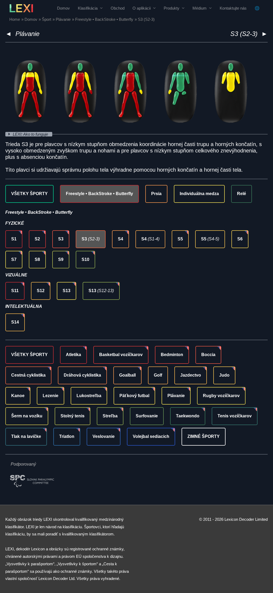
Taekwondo (187, 416)
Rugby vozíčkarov (221, 395)
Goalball (127, 375)
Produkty (171, 8)
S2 (37, 239)
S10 (85, 259)
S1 (14, 239)
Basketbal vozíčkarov (121, 354)
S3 (60, 239)
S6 (240, 239)
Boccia (208, 354)
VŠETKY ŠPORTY (29, 193)
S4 (120, 239)
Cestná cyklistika (28, 375)
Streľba (110, 416)
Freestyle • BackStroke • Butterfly (99, 193)
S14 (15, 322)
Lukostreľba (89, 395)
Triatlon (66, 436)
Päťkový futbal (134, 395)
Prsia (156, 193)
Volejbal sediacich (151, 436)
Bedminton (172, 354)
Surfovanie (147, 416)
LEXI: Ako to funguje (31, 134)
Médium (199, 8)
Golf (158, 375)
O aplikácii (142, 8)
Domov (63, 8)
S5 (180, 239)
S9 (60, 259)
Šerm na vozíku (26, 416)
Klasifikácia (88, 8)
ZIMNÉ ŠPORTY (203, 436)
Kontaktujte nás (233, 8)
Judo (224, 375)
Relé (241, 193)
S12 (41, 290)
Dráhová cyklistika (82, 375)
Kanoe (18, 395)
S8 (37, 259)
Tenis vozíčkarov (235, 416)
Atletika (73, 354)
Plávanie (27, 33)
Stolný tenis (73, 416)
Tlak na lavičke (26, 436)
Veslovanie (104, 436)
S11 (15, 290)
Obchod (118, 8)
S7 (14, 259)
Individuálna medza (199, 193)
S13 (66, 290)
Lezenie (50, 395)
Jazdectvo (190, 375)
